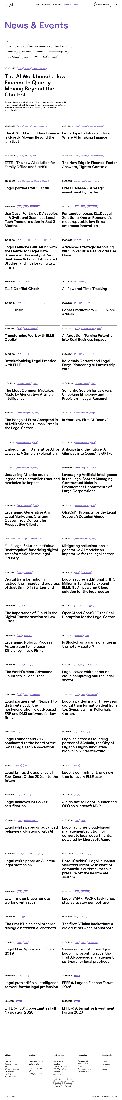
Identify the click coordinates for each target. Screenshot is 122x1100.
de (116, 4)
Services (46, 5)
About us (57, 5)
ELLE (30, 5)
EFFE (37, 5)
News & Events (71, 5)
